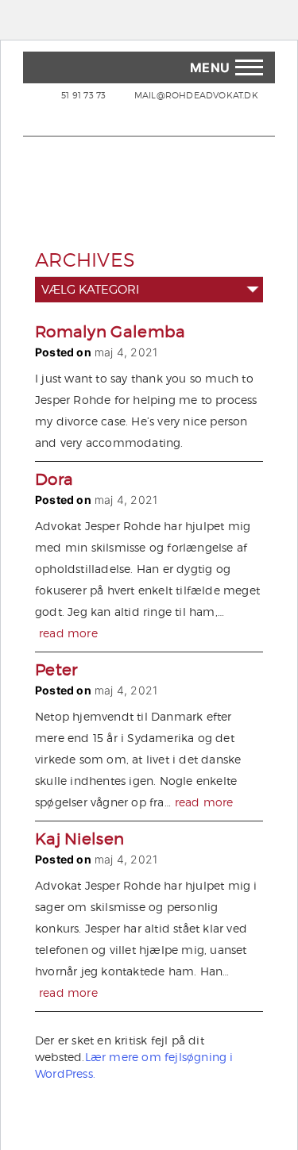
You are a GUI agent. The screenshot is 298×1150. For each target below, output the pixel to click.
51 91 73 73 (83, 95)
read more (68, 633)
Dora (54, 479)
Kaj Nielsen (79, 838)
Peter (56, 669)
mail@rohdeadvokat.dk (195, 95)
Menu (210, 67)
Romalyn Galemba (110, 331)
